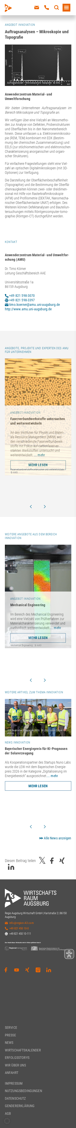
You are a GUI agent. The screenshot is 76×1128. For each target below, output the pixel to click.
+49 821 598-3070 (21, 296)
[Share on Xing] (62, 861)
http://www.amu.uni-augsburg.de (28, 309)
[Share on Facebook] (52, 861)
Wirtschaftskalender (23, 1050)
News (9, 1043)
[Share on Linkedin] (11, 867)
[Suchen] (56, 8)
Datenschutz (15, 1098)
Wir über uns (15, 1065)
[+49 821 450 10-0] (46, 8)
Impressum (14, 1083)
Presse (10, 1035)
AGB (8, 1113)
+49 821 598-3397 (21, 300)
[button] (7, 1121)
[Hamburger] (66, 8)
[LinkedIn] (49, 970)
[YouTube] (16, 970)
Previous (31, 506)
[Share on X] (42, 861)
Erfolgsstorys (17, 1058)
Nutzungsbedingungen (23, 1091)
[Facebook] (6, 970)
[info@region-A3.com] (37, 8)
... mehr (39, 455)
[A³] (17, 8)
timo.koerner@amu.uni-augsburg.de (34, 305)
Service (11, 1027)
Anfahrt (11, 1073)
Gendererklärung (19, 1106)
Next (45, 506)
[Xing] (27, 970)
